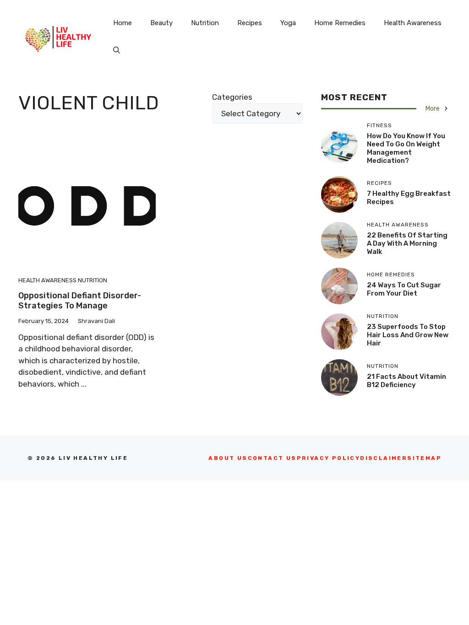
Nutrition (205, 23)
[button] (116, 50)
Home (122, 23)
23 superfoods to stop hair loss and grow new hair (407, 335)
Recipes (249, 23)
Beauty (161, 23)
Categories (232, 97)
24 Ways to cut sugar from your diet (404, 289)
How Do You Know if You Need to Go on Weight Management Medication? (406, 148)
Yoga (288, 23)
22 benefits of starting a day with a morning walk (407, 243)
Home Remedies (339, 23)
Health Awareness (413, 23)
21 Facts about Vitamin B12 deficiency (406, 380)
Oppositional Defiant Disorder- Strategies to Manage (79, 301)
